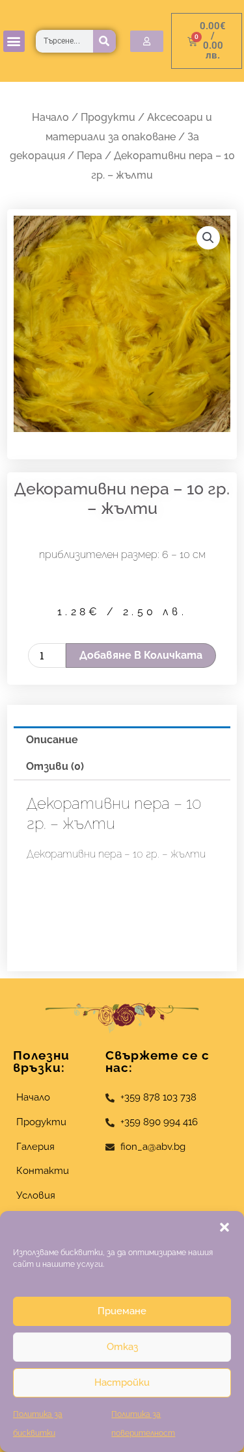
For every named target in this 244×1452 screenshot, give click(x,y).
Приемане (122, 1311)
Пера (89, 155)
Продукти (108, 117)
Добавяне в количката (140, 655)
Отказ (122, 1347)
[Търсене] (104, 41)
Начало (50, 117)
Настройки (122, 1382)
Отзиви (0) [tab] (55, 766)
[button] (224, 1227)
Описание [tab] (52, 739)
